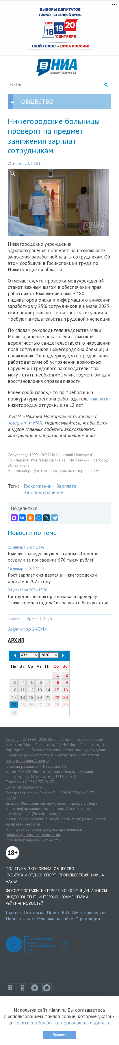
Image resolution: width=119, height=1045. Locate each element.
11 (23, 690)
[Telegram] (54, 517)
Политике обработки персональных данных (61, 1023)
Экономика (39, 868)
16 (65, 690)
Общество (64, 868)
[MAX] (14, 517)
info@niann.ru (30, 787)
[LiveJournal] (46, 517)
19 (31, 697)
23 (65, 697)
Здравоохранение (43, 492)
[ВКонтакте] (22, 517)
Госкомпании (37, 486)
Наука (11, 881)
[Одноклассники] (30, 517)
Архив (32, 618)
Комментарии (74, 897)
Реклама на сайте (55, 919)
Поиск (53, 912)
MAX (37, 423)
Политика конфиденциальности (33, 840)
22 (57, 697)
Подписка (34, 912)
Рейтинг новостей (24, 903)
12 (31, 690)
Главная (14, 618)
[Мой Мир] (38, 517)
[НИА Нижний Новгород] (56, 74)
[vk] (12, 990)
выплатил (100, 399)
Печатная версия (89, 912)
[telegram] (36, 990)
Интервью (48, 897)
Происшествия (73, 875)
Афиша (97, 875)
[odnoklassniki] (24, 990)
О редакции (87, 919)
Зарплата (66, 486)
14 (48, 690)
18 (22, 697)
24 (14, 704)
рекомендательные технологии (33, 834)
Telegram (17, 423)
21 (48, 697)
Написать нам (20, 919)
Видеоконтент (21, 897)
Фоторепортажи (22, 890)
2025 (47, 618)
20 (39, 697)
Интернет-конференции (65, 890)
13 (39, 690)
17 (14, 697)
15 (57, 690)
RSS (65, 912)
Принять (59, 1035)
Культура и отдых (24, 875)
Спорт (50, 875)
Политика (16, 868)
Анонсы (99, 890)
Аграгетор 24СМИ (28, 629)
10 (14, 690)
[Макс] (48, 990)
